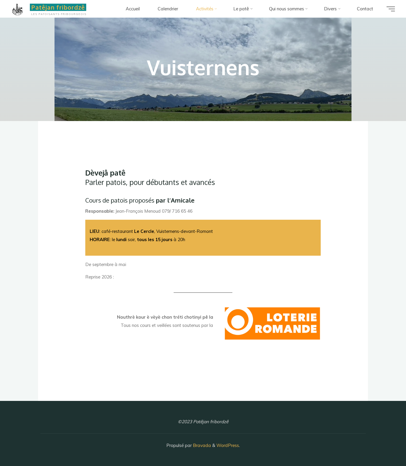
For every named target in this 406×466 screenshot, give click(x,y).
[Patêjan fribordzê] (19, 9)
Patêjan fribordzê (58, 7)
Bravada (201, 445)
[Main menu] (390, 9)
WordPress (227, 445)
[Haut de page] (388, 448)
